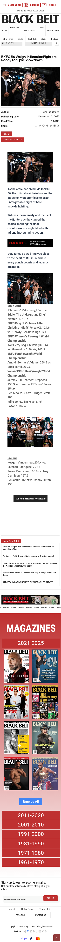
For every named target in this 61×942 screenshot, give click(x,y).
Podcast (55, 39)
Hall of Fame (7, 39)
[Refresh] (56, 937)
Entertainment (28, 31)
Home (4, 31)
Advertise (20, 915)
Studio (44, 39)
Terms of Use (45, 909)
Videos (52, 4)
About (12, 909)
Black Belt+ (32, 39)
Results (20, 39)
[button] (57, 42)
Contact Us (40, 915)
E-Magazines (14, 4)
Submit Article (53, 31)
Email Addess (5, 894)
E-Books (34, 4)
